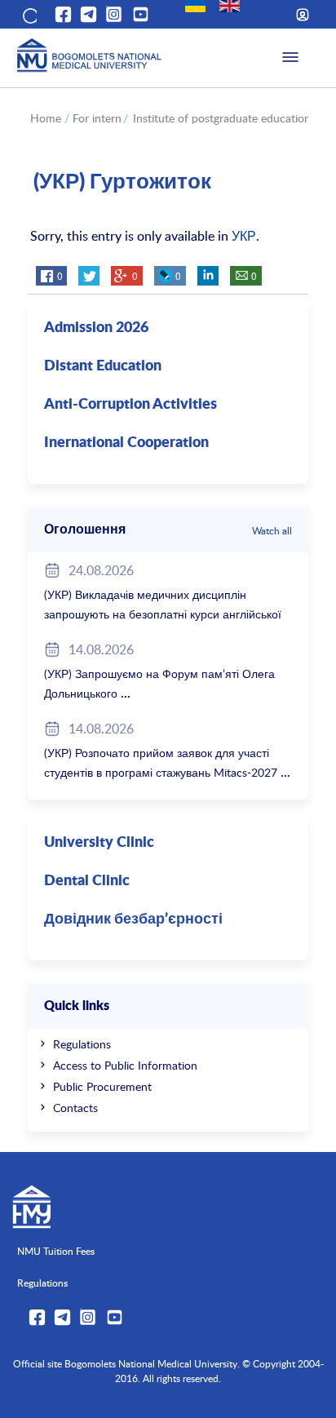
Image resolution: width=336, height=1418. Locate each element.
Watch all (272, 530)
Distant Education (102, 366)
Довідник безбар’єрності (133, 919)
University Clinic (99, 842)
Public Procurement (102, 1086)
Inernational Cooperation (126, 443)
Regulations (82, 1044)
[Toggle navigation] (290, 58)
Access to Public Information (125, 1065)
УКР (244, 236)
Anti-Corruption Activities (130, 404)
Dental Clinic (87, 881)
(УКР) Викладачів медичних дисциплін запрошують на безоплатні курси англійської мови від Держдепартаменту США (162, 614)
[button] (28, 14)
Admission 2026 (96, 328)
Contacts (75, 1107)
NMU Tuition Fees (56, 1250)
